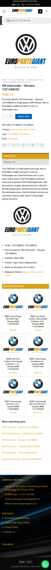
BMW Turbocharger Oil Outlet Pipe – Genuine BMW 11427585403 (13, 320)
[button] (45, 564)
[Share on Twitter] (14, 145)
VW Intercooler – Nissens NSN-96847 (19, 453)
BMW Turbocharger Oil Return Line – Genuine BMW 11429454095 (13, 405)
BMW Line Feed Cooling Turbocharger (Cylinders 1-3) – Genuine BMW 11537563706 (13, 364)
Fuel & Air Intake (16, 80)
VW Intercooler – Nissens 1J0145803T (20, 440)
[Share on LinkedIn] (32, 145)
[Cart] (47, 11)
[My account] (40, 11)
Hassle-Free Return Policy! (17, 522)
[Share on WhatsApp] (4, 145)
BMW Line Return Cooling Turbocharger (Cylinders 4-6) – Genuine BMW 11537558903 (38, 321)
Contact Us (10, 532)
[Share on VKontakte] (28, 145)
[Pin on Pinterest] (23, 145)
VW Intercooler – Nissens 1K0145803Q (20, 427)
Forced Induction (35, 80)
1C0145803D (12, 134)
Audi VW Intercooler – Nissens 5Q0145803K (22, 433)
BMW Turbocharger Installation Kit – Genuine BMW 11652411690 (38, 363)
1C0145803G (24, 134)
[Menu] (4, 11)
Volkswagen (13, 139)
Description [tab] (10, 156)
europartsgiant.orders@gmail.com (25, 499)
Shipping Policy (29, 272)
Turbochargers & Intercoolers (16, 82)
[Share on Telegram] (42, 145)
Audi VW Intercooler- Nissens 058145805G (22, 459)
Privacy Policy (11, 527)
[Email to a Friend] (18, 145)
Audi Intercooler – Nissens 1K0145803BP (21, 446)
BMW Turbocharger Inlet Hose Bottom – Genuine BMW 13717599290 (38, 405)
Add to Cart (23, 116)
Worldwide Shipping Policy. (17, 518)
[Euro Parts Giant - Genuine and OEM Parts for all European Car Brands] (22, 11)
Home (4, 80)
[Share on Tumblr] (37, 145)
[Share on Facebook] (9, 145)
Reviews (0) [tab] (9, 162)
